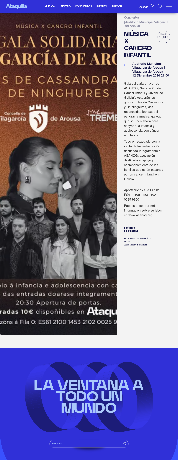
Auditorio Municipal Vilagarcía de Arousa (146, 24)
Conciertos (132, 17)
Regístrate (58, 444)
